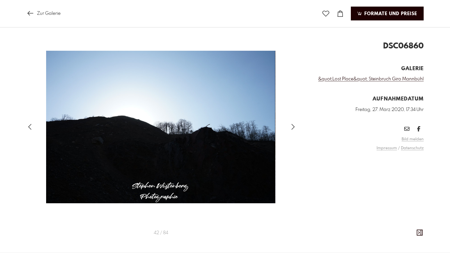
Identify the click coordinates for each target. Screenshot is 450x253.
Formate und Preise (390, 14)
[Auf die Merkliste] (326, 13)
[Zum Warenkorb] (340, 13)
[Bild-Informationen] (420, 232)
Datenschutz (412, 148)
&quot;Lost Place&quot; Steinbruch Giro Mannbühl (371, 79)
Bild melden (413, 139)
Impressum (387, 148)
